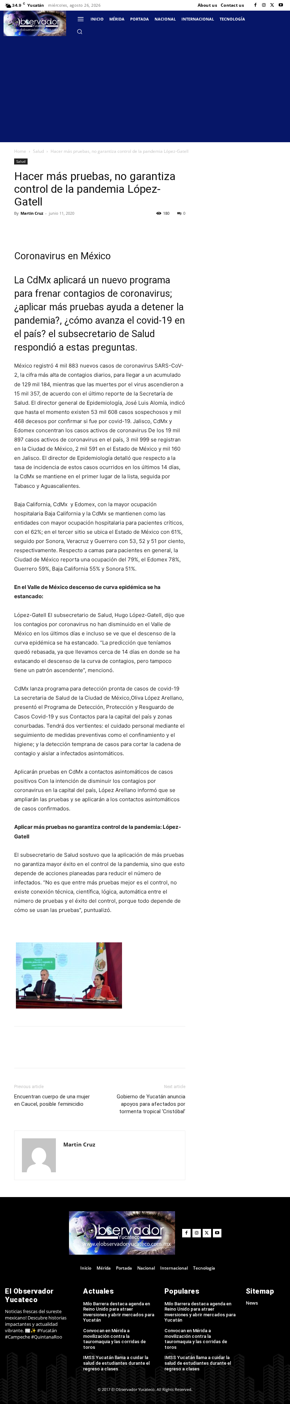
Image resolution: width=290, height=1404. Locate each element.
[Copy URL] (37, 229)
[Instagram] (264, 5)
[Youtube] (281, 5)
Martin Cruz (32, 213)
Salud (38, 151)
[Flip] (21, 229)
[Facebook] (255, 5)
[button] (79, 31)
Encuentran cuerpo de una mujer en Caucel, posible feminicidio (52, 1100)
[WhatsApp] (102, 229)
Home (20, 151)
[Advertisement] (145, 89)
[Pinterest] (86, 229)
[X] (272, 5)
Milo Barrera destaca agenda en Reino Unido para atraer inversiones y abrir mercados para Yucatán (118, 1312)
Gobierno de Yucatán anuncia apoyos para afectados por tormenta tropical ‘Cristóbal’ (151, 1104)
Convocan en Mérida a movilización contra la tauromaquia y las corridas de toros (114, 1339)
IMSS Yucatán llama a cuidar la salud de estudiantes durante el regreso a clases (116, 1363)
